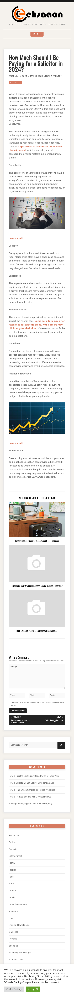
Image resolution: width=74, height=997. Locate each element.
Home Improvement (18, 904)
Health (12, 897)
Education (13, 849)
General (12, 890)
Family (12, 863)
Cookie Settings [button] (14, 989)
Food (11, 877)
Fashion (12, 870)
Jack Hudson (36, 76)
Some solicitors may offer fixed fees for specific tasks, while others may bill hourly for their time (37, 325)
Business (15, 82)
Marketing (13, 932)
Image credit (16, 238)
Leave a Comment (53, 76)
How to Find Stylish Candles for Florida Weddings (32, 790)
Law (11, 918)
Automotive (14, 835)
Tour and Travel (16, 959)
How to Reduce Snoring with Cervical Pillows (30, 797)
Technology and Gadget (20, 953)
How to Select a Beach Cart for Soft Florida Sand (31, 783)
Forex (11, 883)
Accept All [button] (33, 989)
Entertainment (15, 856)
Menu (37, 34)
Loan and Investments (19, 925)
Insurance (13, 911)
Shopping (13, 946)
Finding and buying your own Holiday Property (30, 803)
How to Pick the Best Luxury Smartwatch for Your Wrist (34, 776)
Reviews (13, 939)
